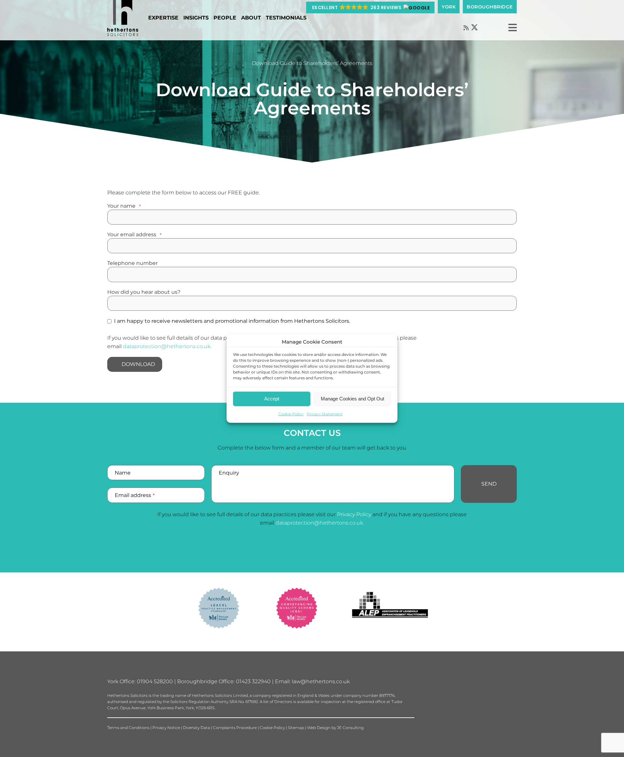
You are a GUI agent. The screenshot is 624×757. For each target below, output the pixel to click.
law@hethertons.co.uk (321, 681)
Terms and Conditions (128, 727)
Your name (124, 206)
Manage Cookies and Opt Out (352, 398)
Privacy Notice (166, 727)
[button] (370, 7)
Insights (196, 18)
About (251, 18)
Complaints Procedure (235, 727)
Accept (271, 398)
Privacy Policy (354, 514)
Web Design (319, 727)
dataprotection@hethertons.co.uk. (167, 346)
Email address (135, 495)
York (449, 7)
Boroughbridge (490, 7)
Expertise (163, 18)
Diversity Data (196, 727)
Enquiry (229, 473)
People (225, 18)
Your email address (134, 234)
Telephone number (132, 263)
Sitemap (296, 727)
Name (123, 473)
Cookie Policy (291, 413)
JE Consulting (350, 727)
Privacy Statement (325, 413)
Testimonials (286, 18)
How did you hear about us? (143, 292)
